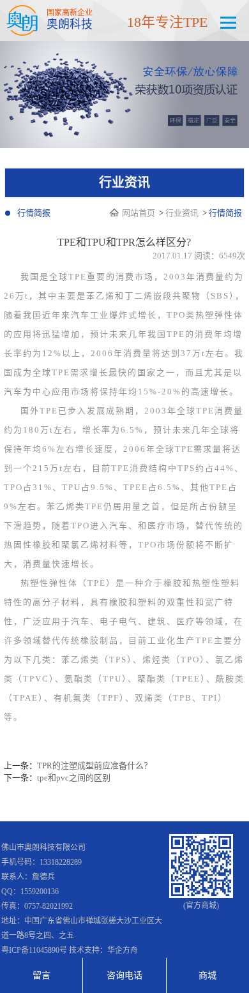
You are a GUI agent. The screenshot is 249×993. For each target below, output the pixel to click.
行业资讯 (182, 213)
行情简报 (33, 213)
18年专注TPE (167, 22)
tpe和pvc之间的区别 (73, 777)
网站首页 (139, 213)
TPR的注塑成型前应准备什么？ (94, 765)
